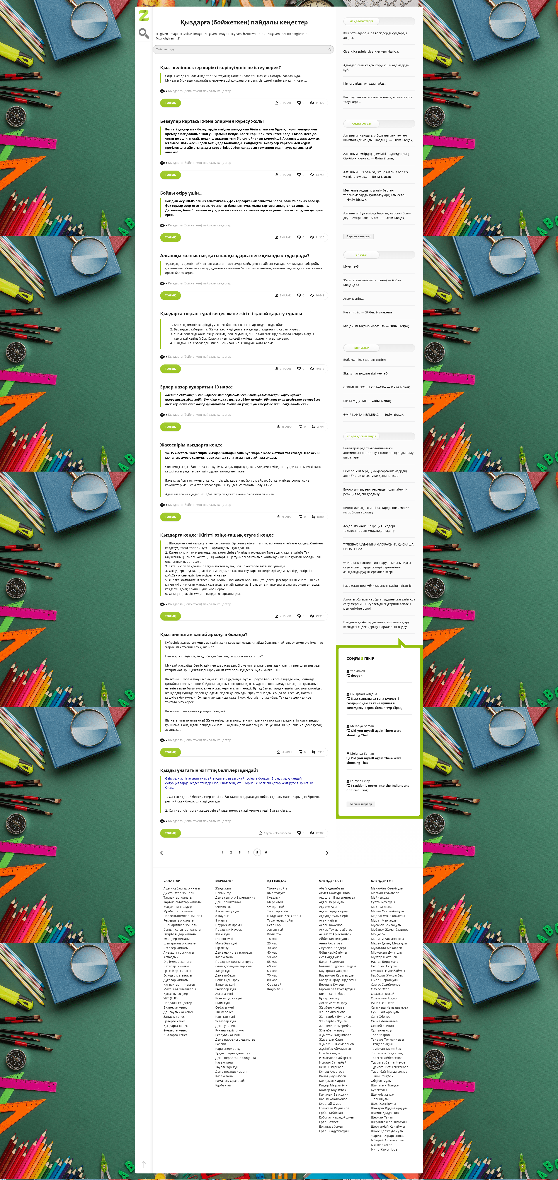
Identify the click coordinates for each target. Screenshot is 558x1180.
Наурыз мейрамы (228, 925)
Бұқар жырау (329, 998)
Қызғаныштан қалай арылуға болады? (203, 634)
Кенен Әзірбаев (331, 1067)
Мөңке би (378, 934)
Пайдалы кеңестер (177, 1003)
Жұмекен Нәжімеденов (336, 1044)
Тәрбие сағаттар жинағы (182, 902)
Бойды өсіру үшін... (181, 193)
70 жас (272, 975)
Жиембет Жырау (331, 1030)
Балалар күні (225, 984)
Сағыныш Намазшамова (389, 1007)
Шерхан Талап (382, 1117)
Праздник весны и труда (234, 961)
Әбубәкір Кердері (332, 948)
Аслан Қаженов (330, 925)
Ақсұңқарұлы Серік (334, 916)
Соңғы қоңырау (227, 980)
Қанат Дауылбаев (332, 1076)
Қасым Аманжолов (333, 1099)
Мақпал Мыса (382, 907)
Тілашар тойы (278, 911)
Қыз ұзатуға (276, 893)
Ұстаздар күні (225, 1021)
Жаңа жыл (223, 888)
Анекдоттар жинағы (178, 952)
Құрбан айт (224, 1085)
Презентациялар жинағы (182, 916)
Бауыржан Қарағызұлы (336, 975)
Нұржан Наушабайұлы (388, 971)
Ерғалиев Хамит (331, 1126)
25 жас (272, 943)
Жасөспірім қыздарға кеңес (191, 445)
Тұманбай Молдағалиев (389, 1071)
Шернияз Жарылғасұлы (389, 1122)
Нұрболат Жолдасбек (387, 975)
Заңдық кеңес (174, 1016)
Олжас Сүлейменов (385, 984)
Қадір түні (275, 989)
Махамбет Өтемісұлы (387, 888)
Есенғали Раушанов (334, 1108)
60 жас (272, 966)
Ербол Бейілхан (331, 1113)
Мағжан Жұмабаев (385, 893)
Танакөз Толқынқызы (387, 1039)
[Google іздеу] (144, 32)
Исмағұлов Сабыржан (335, 1058)
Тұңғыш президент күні (233, 1053)
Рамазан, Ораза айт (230, 1081)
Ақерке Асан (328, 907)
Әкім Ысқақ (403, 140)
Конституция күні (228, 998)
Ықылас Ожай (381, 1145)
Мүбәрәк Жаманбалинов (389, 929)
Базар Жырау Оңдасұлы (337, 980)
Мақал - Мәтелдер (177, 907)
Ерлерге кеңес (174, 1021)
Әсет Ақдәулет (330, 957)
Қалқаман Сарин (332, 1081)
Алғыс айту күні (227, 911)
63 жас (272, 971)
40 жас (272, 952)
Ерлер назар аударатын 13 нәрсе (196, 387)
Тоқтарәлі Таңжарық (387, 1053)
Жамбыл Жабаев (331, 1007)
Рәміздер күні (225, 989)
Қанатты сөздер (175, 994)
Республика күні (227, 1035)
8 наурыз (222, 916)
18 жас (272, 939)
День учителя (225, 1026)
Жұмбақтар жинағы (178, 911)
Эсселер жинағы (176, 948)
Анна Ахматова (330, 943)
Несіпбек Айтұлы (384, 966)
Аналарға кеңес (175, 1035)
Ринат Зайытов (382, 1003)
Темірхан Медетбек (386, 1049)
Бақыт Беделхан (331, 961)
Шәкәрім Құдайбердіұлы (389, 1108)
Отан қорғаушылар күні (233, 966)
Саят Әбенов (380, 1016)
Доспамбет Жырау (333, 1003)
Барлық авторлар (358, 236)
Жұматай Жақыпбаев (335, 1035)
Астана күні (224, 994)
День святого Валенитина (235, 897)
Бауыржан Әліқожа (333, 971)
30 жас (272, 948)
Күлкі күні (222, 934)
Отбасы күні (224, 1007)
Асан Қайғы (328, 920)
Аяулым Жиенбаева (277, 833)
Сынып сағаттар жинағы (182, 929)
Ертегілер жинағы (177, 971)
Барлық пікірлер (361, 804)
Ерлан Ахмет (329, 1122)
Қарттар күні (225, 1016)
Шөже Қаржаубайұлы (387, 1131)
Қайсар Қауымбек (332, 1090)
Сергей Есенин (382, 1026)
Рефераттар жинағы (178, 920)
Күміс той (274, 934)
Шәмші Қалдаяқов (385, 1113)
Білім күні (222, 1003)
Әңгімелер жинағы (177, 961)
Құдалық (273, 897)
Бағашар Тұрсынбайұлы (337, 966)
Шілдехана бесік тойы (284, 916)
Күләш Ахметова (331, 1071)
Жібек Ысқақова (378, 312)
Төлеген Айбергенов (386, 1058)
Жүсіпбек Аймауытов (335, 1049)
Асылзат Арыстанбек (335, 934)
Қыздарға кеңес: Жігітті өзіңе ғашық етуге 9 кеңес (216, 535)
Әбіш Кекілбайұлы (333, 952)
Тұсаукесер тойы (280, 920)
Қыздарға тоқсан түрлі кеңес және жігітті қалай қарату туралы (231, 313)
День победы (225, 975)
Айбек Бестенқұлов (334, 939)
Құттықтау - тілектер (179, 984)
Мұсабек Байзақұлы (386, 925)
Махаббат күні (226, 943)
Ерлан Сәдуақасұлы (334, 1131)
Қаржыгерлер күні (229, 1049)
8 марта (221, 920)
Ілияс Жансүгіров (384, 1149)
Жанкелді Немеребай (335, 1026)
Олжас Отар (380, 989)
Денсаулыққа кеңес (178, 1012)
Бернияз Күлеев (331, 984)
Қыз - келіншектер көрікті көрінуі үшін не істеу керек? (220, 67)
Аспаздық (170, 957)
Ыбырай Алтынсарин (387, 1140)
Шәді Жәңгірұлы (383, 1103)
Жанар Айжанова (332, 1012)
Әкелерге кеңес (175, 1030)
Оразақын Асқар (384, 998)
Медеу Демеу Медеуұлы (389, 943)
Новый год (223, 893)
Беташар (274, 925)
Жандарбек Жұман (333, 1021)
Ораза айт (275, 984)
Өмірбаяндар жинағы (180, 934)
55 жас (272, 961)
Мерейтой (275, 902)
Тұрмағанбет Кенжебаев (389, 1067)
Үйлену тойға (277, 888)
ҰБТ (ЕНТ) (170, 998)
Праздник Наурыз (229, 929)
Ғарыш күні (224, 939)
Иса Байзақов (329, 1053)
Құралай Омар (330, 1103)
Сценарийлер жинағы (180, 925)
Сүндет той (275, 907)
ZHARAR (285, 103)
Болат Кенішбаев (332, 994)
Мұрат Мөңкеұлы (384, 920)
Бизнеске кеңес (175, 1007)
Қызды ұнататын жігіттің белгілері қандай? (209, 770)
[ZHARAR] (144, 15)
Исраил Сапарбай (333, 1062)
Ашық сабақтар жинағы (181, 888)
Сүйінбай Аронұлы (385, 1012)
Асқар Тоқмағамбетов (335, 929)
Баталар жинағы (176, 966)
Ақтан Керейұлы (331, 902)
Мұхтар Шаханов (384, 957)
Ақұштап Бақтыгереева (337, 897)
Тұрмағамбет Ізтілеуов (388, 1062)
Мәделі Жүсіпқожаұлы (388, 916)
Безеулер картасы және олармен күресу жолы (212, 121)
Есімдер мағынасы (177, 975)
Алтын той (275, 929)
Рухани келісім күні (230, 1030)
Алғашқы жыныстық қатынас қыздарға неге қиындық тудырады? (235, 255)
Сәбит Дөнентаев (384, 1021)
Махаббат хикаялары (179, 989)
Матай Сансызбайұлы (388, 911)
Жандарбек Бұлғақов (335, 1016)
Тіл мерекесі (224, 1012)
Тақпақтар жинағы (177, 897)
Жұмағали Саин (331, 1039)
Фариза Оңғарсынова (387, 1136)
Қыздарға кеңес (175, 1026)
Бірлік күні (223, 948)
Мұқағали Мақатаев (386, 948)
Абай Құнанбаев (331, 888)
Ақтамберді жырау (333, 911)
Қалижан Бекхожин (334, 1094)
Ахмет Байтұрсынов (334, 893)
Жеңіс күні (223, 971)
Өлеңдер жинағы (176, 939)
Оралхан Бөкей (382, 994)
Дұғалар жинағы (176, 980)
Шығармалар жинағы (179, 943)
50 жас (272, 957)
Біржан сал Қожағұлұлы (337, 989)
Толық (170, 103)
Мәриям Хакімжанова (387, 939)
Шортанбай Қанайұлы (388, 1126)
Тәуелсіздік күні (227, 1067)
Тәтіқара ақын (382, 1044)
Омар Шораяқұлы (384, 980)
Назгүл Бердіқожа (384, 961)
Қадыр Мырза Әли (333, 1085)
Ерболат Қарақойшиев (336, 1117)
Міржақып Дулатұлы (387, 952)
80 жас (272, 980)
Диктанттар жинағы (178, 893)
